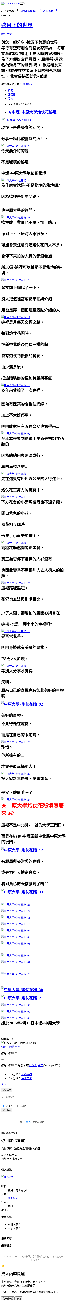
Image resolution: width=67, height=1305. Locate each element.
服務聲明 (35, 1260)
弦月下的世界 (17, 25)
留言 (40, 1065)
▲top (4, 1084)
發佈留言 (7, 1110)
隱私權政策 (57, 1256)
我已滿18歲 (8, 1298)
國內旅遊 (26, 1074)
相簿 (10, 90)
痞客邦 (33, 1065)
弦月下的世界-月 (10, 1046)
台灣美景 (26, 1078)
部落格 (12, 94)
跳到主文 (6, 34)
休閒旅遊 (28, 84)
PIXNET (15, 1256)
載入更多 (7, 1090)
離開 (19, 1298)
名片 (10, 98)
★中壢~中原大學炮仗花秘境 (32, 112)
